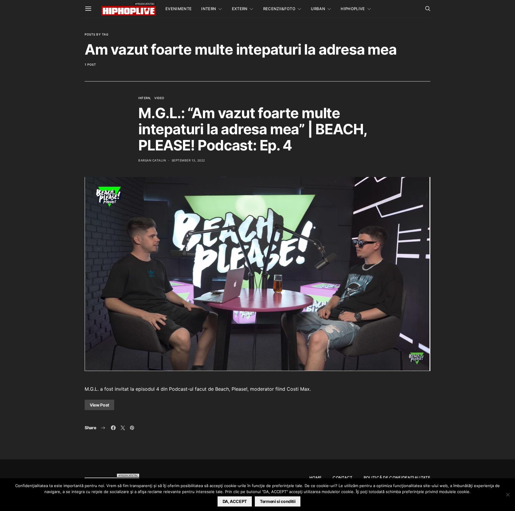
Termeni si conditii (277, 501)
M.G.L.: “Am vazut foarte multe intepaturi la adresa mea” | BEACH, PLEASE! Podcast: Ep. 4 (252, 129)
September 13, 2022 (188, 160)
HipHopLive (353, 8)
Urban (318, 8)
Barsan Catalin (152, 160)
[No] (508, 495)
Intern (208, 8)
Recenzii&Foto (279, 8)
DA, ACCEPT (235, 501)
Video (159, 98)
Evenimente (178, 8)
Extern (240, 8)
